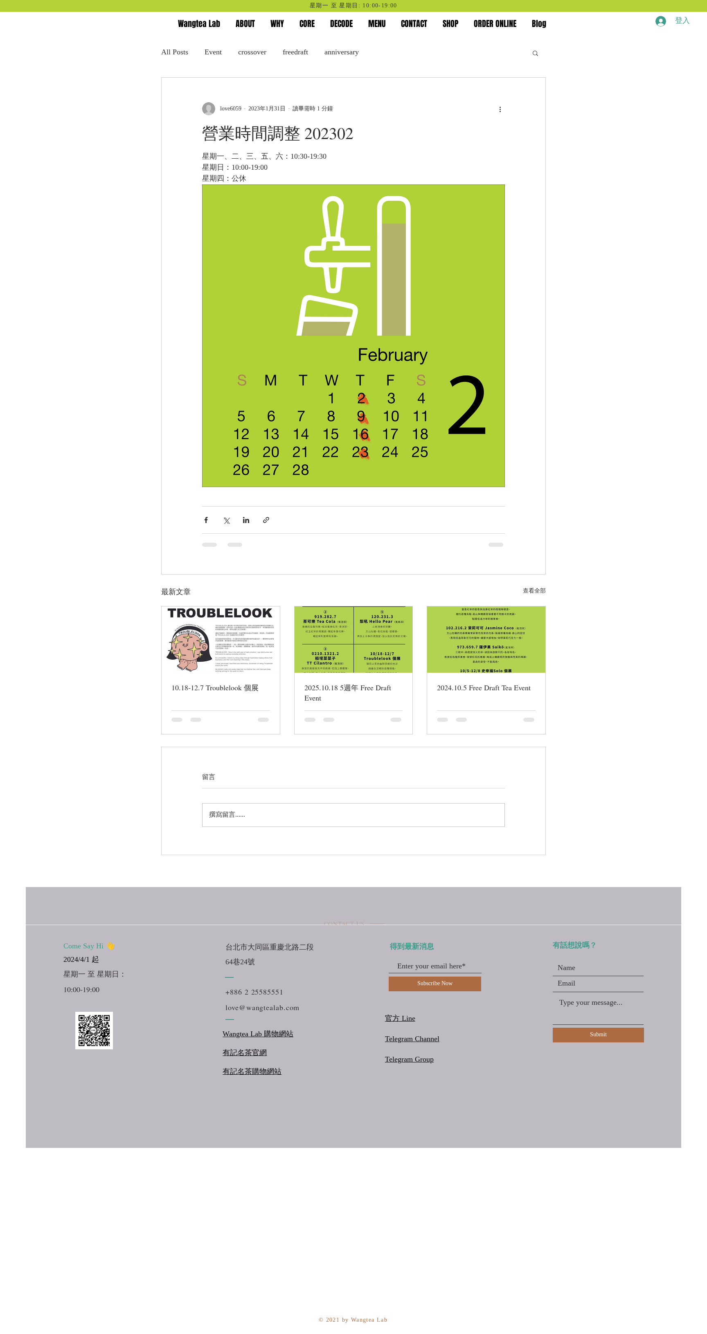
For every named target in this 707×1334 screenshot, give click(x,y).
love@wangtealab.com (262, 1007)
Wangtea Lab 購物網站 (258, 1034)
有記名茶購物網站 (252, 1072)
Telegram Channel (412, 1039)
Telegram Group (409, 1060)
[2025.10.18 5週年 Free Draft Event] (354, 639)
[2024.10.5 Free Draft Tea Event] (486, 639)
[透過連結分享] (266, 520)
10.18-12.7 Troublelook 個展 (215, 687)
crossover (252, 52)
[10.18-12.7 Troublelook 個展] (221, 639)
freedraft (295, 52)
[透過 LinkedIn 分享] (246, 520)
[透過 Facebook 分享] (206, 520)
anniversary (341, 52)
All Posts (174, 52)
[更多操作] (500, 109)
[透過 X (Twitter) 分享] (226, 520)
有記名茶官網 (245, 1053)
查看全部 (534, 591)
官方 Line (400, 1019)
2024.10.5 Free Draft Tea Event (484, 687)
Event (213, 52)
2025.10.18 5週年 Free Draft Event (347, 693)
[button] (535, 52)
